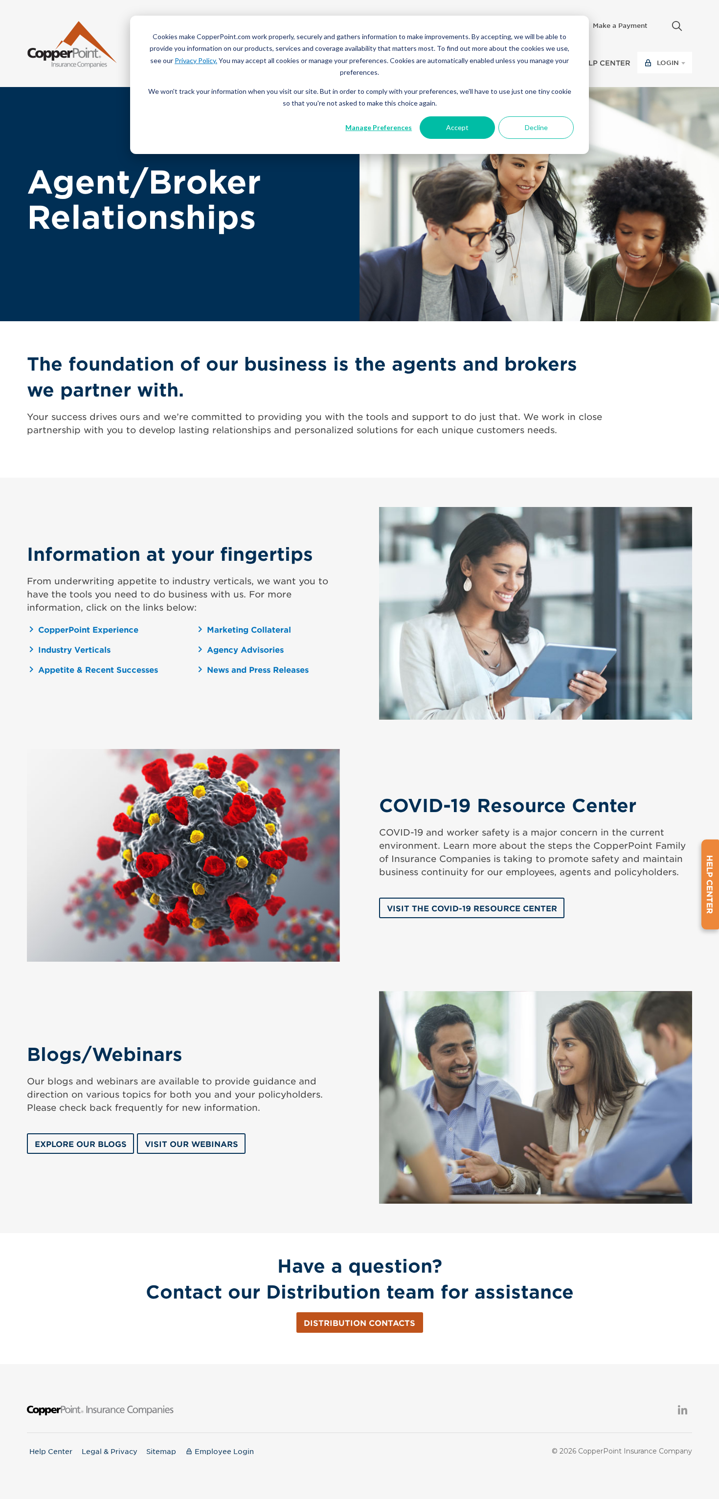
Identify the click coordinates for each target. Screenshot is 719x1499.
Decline (536, 127)
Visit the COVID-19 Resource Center (472, 908)
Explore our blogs (81, 1143)
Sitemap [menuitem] (161, 1451)
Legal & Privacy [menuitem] (109, 1451)
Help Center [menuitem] (50, 1451)
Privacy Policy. (196, 60)
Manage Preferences (378, 127)
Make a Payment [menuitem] (620, 25)
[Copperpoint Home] (72, 42)
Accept (457, 127)
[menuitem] (659, 23)
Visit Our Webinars (191, 1143)
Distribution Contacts (359, 1322)
